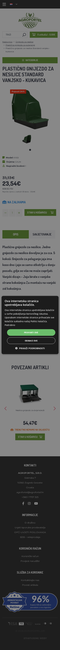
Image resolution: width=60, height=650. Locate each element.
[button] (30, 348)
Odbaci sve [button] (31, 340)
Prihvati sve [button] (31, 332)
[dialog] (29, 325)
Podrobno (10, 324)
